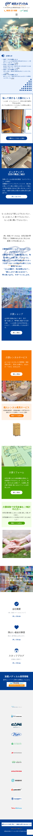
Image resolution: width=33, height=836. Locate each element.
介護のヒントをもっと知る (16, 138)
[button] (4, 121)
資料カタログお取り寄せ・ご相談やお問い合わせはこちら (17, 824)
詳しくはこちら (16, 196)
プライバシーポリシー (16, 828)
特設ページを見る (16, 415)
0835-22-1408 (11, 10)
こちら (16, 63)
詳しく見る (16, 332)
